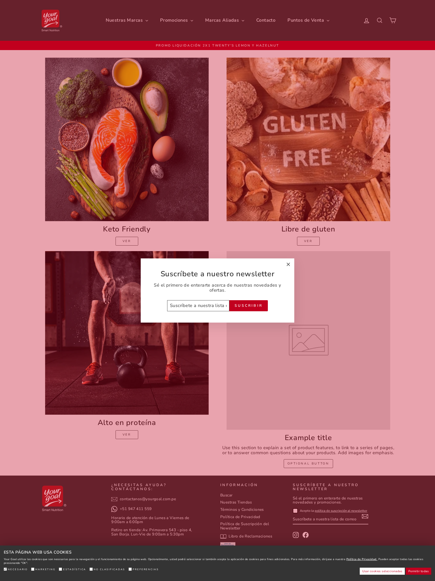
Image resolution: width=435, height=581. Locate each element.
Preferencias (146, 569)
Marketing (45, 569)
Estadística (74, 569)
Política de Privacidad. (361, 559)
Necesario (18, 569)
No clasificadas (109, 569)
